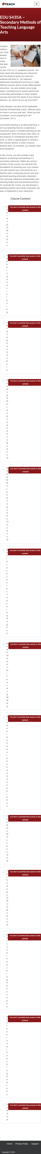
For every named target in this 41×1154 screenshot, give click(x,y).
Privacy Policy (21, 1144)
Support (34, 1144)
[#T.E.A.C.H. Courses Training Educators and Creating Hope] (8, 4)
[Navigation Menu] (36, 4)
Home (9, 1144)
